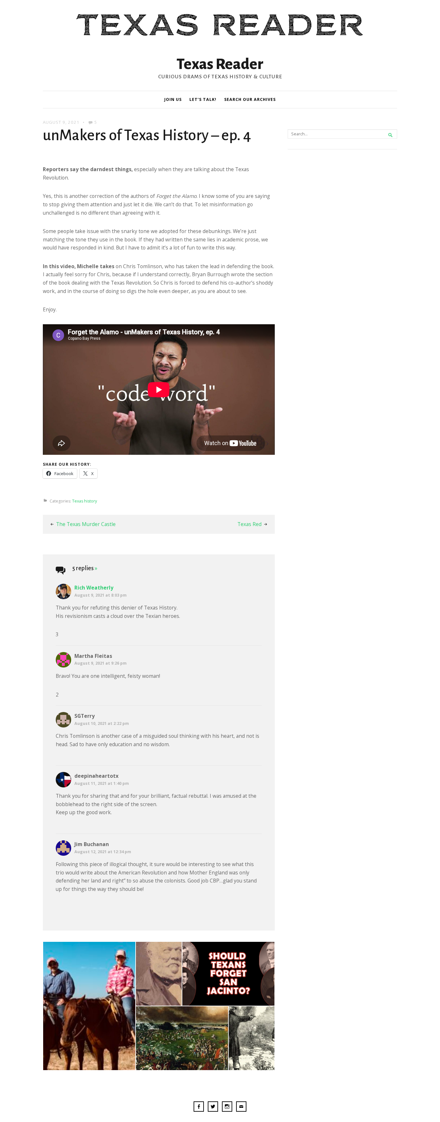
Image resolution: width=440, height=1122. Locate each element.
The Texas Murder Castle (86, 524)
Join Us (173, 99)
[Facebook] (198, 1107)
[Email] (241, 1107)
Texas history (84, 501)
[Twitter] (212, 1107)
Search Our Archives (250, 99)
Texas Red (249, 524)
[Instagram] (227, 1107)
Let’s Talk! (202, 99)
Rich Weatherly (93, 587)
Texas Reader (220, 64)
